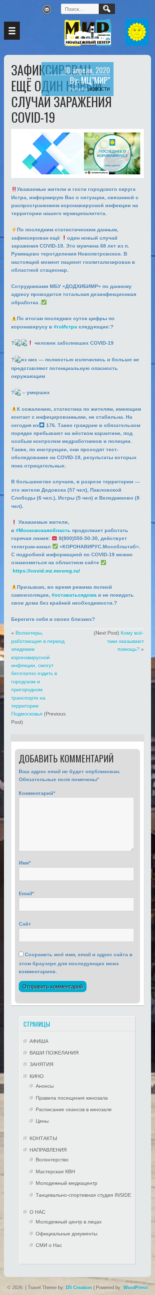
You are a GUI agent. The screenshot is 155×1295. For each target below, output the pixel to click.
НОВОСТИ (99, 89)
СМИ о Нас (49, 1245)
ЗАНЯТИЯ (41, 1064)
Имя (24, 863)
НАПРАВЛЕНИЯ (48, 1150)
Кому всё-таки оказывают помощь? (125, 641)
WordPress (135, 1287)
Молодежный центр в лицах (69, 1222)
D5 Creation (79, 1287)
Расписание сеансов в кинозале (74, 1109)
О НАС (37, 1212)
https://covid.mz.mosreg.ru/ (46, 571)
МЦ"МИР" (95, 80)
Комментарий (36, 793)
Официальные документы (66, 1234)
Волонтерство (52, 1160)
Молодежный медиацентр (66, 1183)
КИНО (37, 1076)
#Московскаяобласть (43, 530)
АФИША (39, 1041)
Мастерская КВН (55, 1171)
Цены (42, 1121)
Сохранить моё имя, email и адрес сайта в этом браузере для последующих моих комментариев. (76, 963)
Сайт (25, 924)
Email (25, 893)
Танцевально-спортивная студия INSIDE (83, 1195)
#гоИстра (65, 327)
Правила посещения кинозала (72, 1098)
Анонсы (45, 1086)
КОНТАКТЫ (43, 1138)
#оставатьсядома (74, 595)
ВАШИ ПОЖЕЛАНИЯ (54, 1053)
